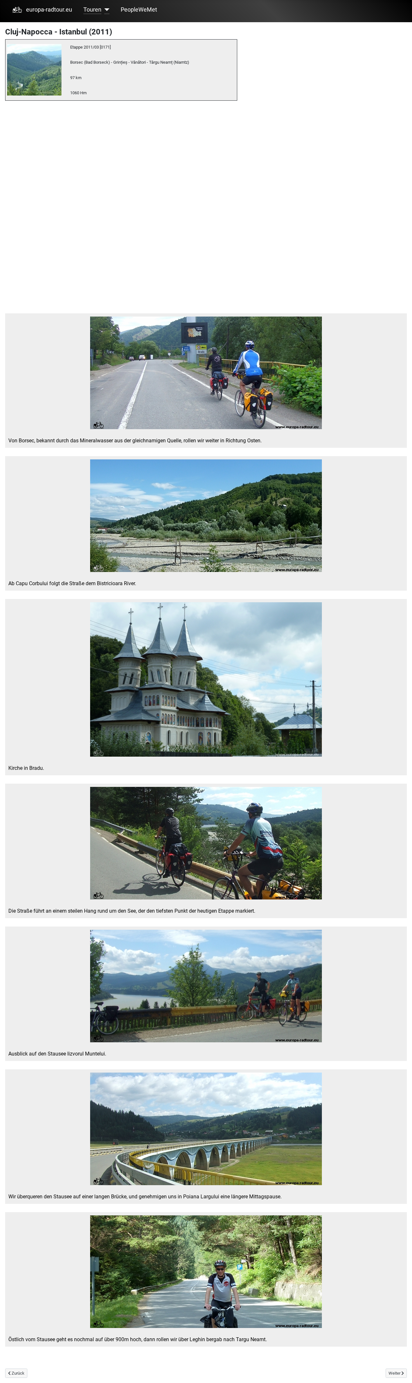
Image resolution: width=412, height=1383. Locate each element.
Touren (92, 9)
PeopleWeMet (139, 9)
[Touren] (105, 9)
